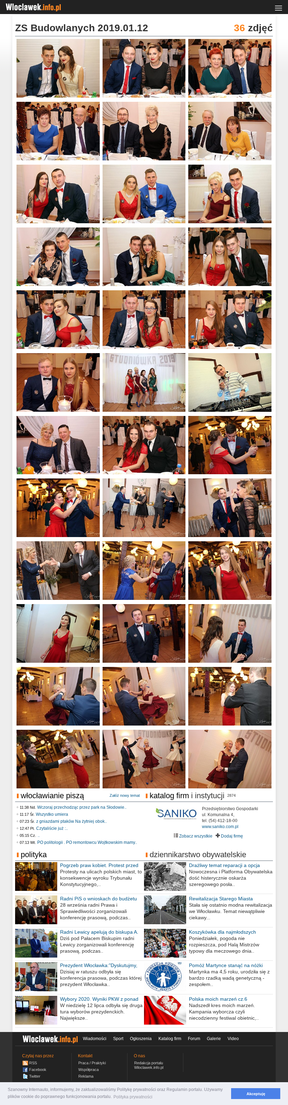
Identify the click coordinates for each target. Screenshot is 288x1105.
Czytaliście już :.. (52, 828)
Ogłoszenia (141, 1038)
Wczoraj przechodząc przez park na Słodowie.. (81, 807)
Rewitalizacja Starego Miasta (221, 898)
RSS (33, 1063)
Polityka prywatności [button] (132, 1096)
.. (39, 835)
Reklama (85, 1076)
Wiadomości (94, 1038)
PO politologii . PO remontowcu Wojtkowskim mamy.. (87, 842)
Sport (118, 1038)
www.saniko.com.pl (220, 826)
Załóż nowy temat (125, 795)
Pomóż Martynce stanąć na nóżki (226, 965)
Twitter (34, 1076)
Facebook (37, 1069)
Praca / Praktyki (92, 1063)
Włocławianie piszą (52, 795)
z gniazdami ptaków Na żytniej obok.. (71, 821)
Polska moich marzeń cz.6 (218, 999)
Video (233, 1038)
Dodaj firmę (231, 836)
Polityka (34, 854)
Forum (194, 1038)
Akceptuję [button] (256, 1094)
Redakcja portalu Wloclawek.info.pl (148, 1065)
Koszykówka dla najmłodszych (222, 932)
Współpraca (88, 1069)
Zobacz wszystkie (195, 836)
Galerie (214, 1038)
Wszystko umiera (52, 814)
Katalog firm (169, 795)
